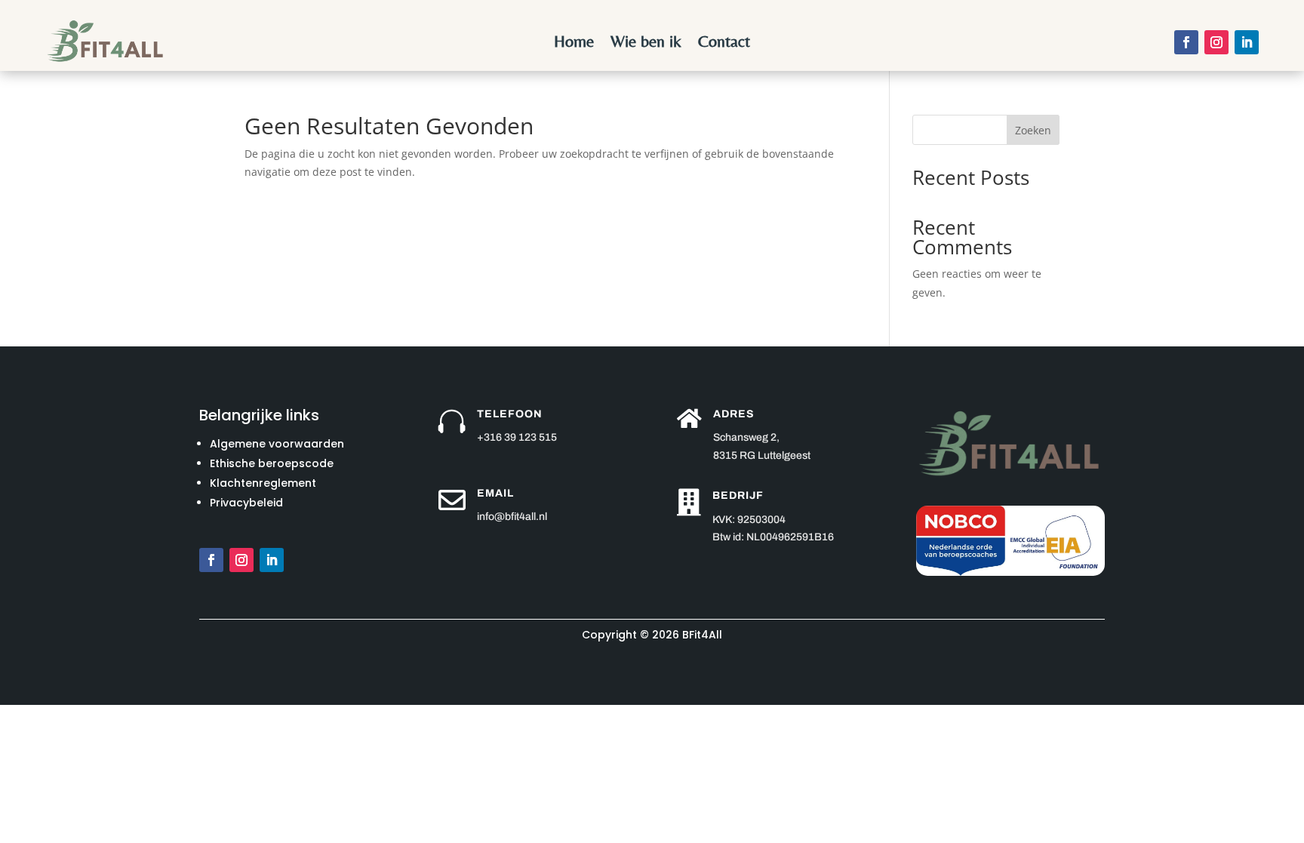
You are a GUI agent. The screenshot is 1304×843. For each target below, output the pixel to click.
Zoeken (1033, 130)
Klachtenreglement (263, 483)
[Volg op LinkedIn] (1247, 42)
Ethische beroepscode (272, 463)
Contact (724, 43)
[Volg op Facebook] (1186, 42)
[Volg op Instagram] (1216, 42)
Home (574, 43)
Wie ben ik (645, 43)
